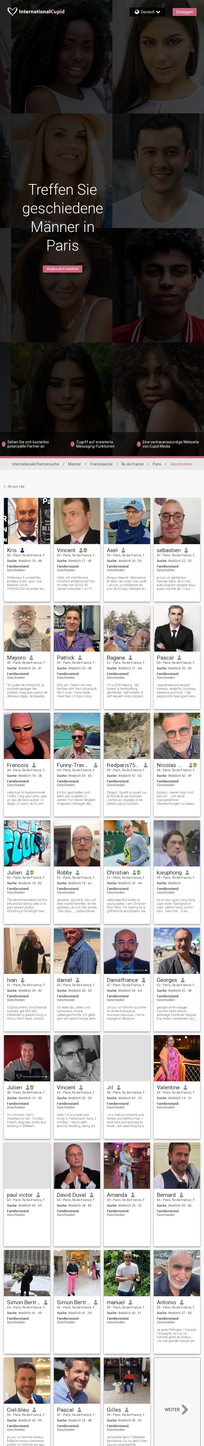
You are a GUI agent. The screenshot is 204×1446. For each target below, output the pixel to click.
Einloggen (184, 12)
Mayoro (16, 658)
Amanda (117, 1195)
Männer (74, 464)
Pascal (165, 658)
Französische (101, 464)
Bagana (116, 658)
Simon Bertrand (23, 1302)
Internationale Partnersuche (35, 464)
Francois (17, 765)
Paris (157, 464)
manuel (116, 1302)
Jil (110, 1087)
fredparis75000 (123, 765)
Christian (118, 872)
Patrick (65, 658)
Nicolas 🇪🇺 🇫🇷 (171, 765)
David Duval (71, 1195)
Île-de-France (133, 464)
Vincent (66, 550)
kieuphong (169, 872)
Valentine (168, 1087)
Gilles (114, 1410)
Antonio (166, 1302)
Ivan (12, 980)
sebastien (169, 550)
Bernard (166, 1195)
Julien (14, 872)
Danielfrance (122, 980)
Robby (64, 872)
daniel (64, 980)
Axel (112, 550)
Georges (167, 980)
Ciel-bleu (18, 1410)
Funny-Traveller (73, 765)
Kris (12, 550)
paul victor (20, 1195)
